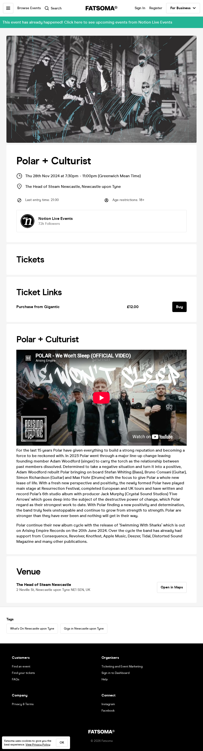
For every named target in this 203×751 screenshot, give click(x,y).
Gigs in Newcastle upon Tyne (84, 628)
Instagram (108, 704)
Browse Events (29, 8)
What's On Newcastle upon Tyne (32, 628)
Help (105, 679)
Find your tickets (23, 673)
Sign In (140, 8)
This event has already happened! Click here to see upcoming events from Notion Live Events (87, 22)
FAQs (15, 679)
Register (155, 8)
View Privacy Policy (37, 744)
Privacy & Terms (23, 704)
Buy (179, 306)
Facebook (108, 710)
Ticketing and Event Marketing (122, 666)
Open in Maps (172, 587)
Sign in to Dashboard (115, 673)
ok (62, 742)
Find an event (21, 666)
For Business (180, 8)
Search (56, 8)
